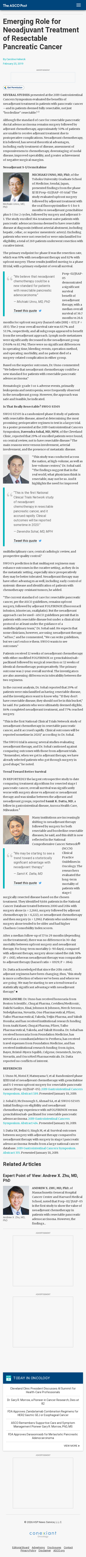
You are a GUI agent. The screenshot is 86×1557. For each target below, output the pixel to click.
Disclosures (54, 1547)
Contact (68, 1547)
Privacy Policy (28, 1550)
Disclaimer (45, 1550)
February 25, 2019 (13, 63)
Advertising (38, 1547)
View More (71, 1445)
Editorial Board (20, 1547)
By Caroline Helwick (14, 59)
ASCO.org (59, 1550)
